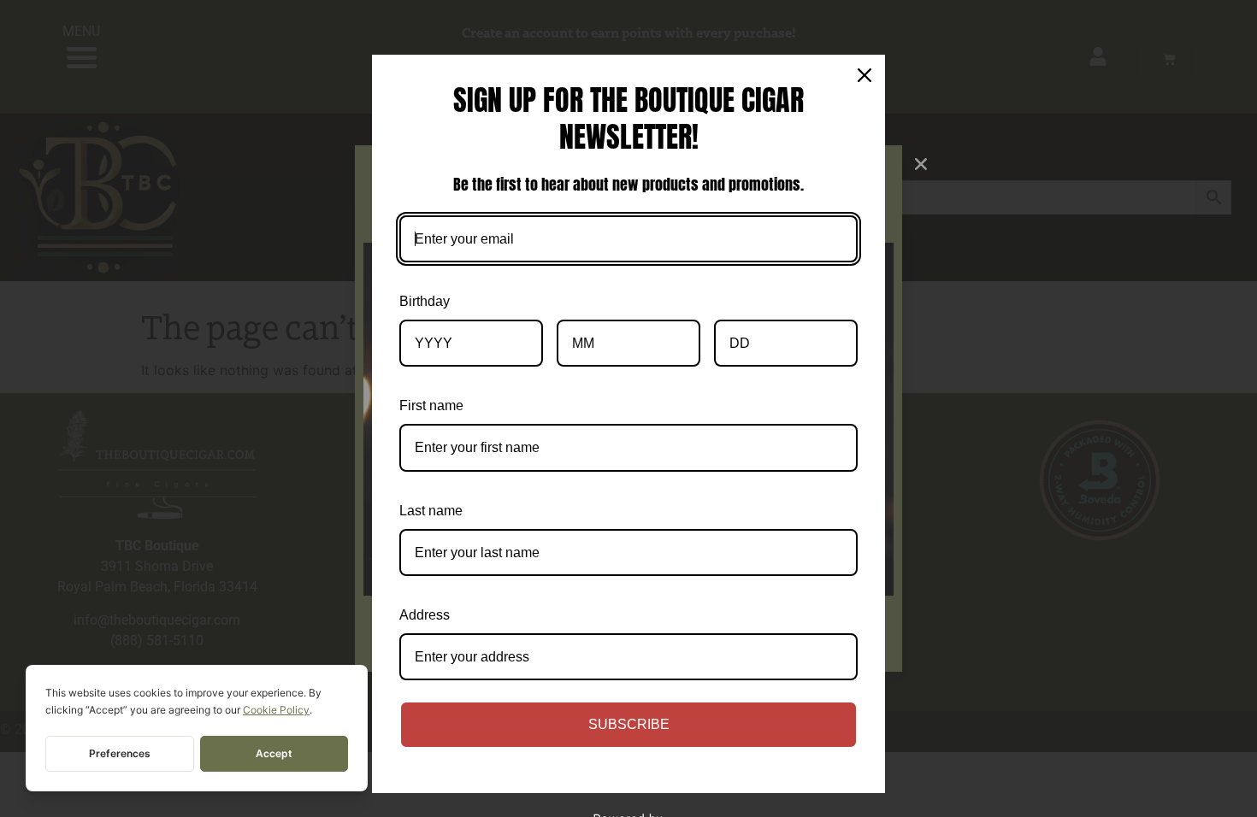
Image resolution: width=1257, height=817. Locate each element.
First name (431, 405)
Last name (431, 510)
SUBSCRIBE (629, 724)
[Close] (864, 75)
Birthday (424, 301)
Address (424, 615)
